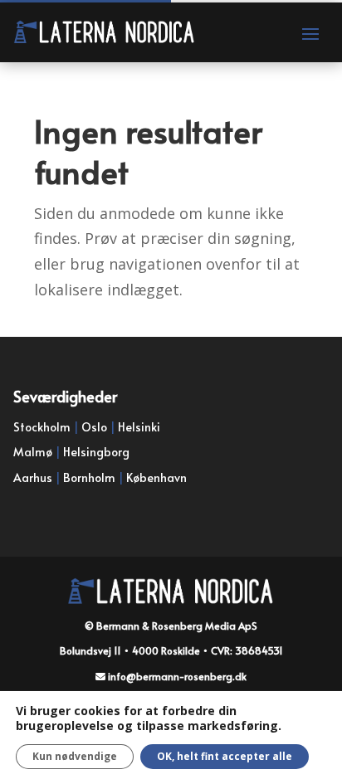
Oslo (94, 427)
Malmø (32, 452)
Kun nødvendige (74, 756)
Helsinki (139, 427)
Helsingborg (96, 452)
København (156, 477)
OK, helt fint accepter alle (224, 756)
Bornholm (89, 477)
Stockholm (42, 427)
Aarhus (32, 477)
